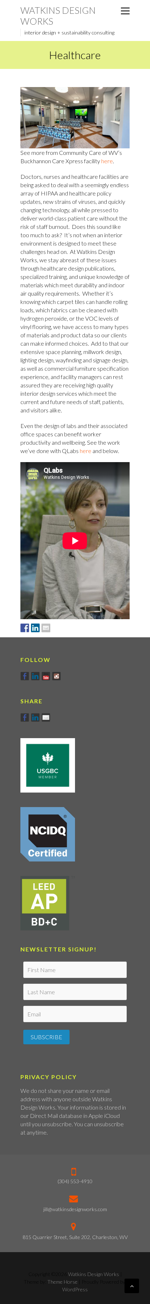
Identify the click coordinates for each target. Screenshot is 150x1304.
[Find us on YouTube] (46, 676)
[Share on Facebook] (24, 628)
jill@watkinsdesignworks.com (75, 1209)
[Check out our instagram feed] (56, 676)
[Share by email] (46, 628)
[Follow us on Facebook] (24, 676)
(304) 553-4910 (75, 1181)
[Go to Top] (132, 1286)
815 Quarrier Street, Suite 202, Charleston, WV (75, 1237)
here (107, 160)
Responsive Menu (125, 11)
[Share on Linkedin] (35, 628)
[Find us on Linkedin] (35, 676)
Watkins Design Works (58, 15)
